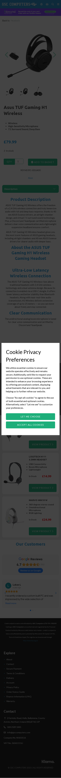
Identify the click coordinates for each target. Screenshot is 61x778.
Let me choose (31, 416)
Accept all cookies (30, 424)
